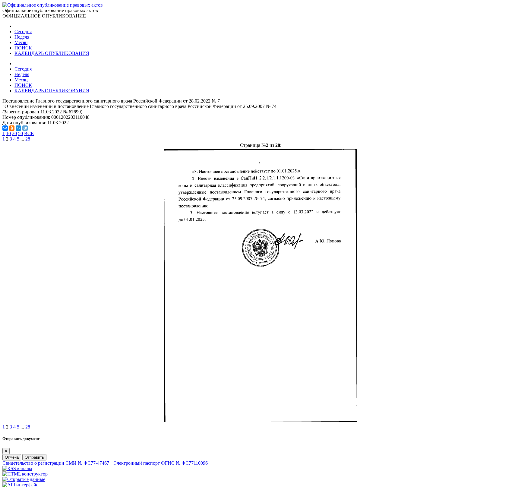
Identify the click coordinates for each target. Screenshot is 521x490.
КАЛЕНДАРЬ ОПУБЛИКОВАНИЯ (51, 53)
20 (14, 133)
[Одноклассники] (11, 128)
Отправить (34, 457)
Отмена (12, 457)
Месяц (21, 42)
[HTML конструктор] (25, 473)
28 (27, 138)
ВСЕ (29, 133)
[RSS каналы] (17, 468)
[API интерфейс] (20, 484)
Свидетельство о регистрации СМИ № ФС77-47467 (55, 463)
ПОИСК (23, 47)
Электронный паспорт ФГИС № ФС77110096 (160, 463)
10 (8, 133)
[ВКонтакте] (5, 128)
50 (20, 133)
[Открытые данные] (23, 479)
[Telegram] (25, 128)
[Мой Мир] (18, 128)
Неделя (21, 37)
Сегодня (23, 31)
